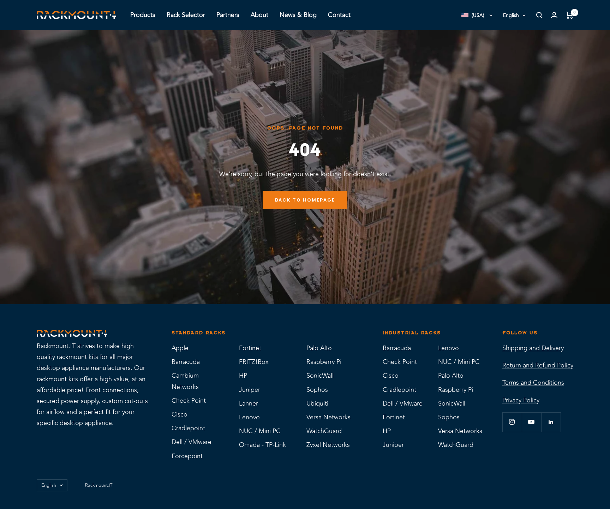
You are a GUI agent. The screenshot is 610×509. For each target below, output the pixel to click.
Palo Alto (319, 348)
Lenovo (249, 417)
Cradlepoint (188, 428)
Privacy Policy (520, 400)
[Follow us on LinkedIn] (551, 422)
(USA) (478, 15)
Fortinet (250, 348)
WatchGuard (324, 431)
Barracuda (186, 362)
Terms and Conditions (533, 383)
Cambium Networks (185, 381)
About (259, 15)
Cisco (179, 414)
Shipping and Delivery (533, 348)
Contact (339, 15)
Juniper (249, 390)
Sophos (317, 390)
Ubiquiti (317, 403)
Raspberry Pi (323, 362)
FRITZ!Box (254, 362)
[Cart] (569, 15)
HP (243, 376)
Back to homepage (305, 200)
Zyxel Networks (328, 445)
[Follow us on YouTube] (531, 422)
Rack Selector (186, 15)
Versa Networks (328, 417)
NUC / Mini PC (260, 431)
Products (142, 15)
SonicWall (320, 376)
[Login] (554, 15)
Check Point (189, 401)
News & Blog (298, 15)
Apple (180, 348)
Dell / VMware (191, 442)
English (511, 15)
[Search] (539, 15)
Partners (227, 15)
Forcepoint (187, 456)
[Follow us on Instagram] (512, 422)
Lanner (248, 403)
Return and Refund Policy (537, 365)
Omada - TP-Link (262, 445)
